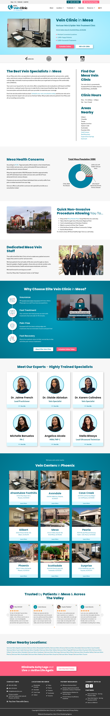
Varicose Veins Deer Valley (48, 650)
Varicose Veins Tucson (80, 654)
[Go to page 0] (54, 627)
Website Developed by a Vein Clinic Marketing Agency (55, 714)
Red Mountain (85, 134)
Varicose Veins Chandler (31, 650)
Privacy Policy (73, 710)
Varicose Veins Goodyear (35, 652)
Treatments (70, 8)
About (51, 8)
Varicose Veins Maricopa (52, 652)
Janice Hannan (42, 607)
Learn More (23, 503)
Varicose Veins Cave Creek (15, 650)
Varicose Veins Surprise (50, 654)
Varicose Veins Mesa (67, 652)
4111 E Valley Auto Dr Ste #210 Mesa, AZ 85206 (71, 30)
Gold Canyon (85, 132)
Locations (59, 8)
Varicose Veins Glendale (19, 652)
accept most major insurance (31, 301)
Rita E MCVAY (18, 607)
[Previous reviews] (8, 614)
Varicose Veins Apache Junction (16, 648)
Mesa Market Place (73, 219)
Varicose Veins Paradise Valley (83, 652)
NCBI (16, 165)
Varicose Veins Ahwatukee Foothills (38, 648)
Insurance (81, 8)
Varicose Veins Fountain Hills (82, 650)
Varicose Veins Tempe (66, 654)
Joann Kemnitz (89, 607)
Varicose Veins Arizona (57, 648)
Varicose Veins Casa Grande (90, 648)
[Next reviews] (102, 614)
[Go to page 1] (55, 627)
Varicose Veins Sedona (36, 654)
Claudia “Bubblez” (67, 607)
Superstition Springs (87, 136)
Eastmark (84, 139)
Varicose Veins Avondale (73, 648)
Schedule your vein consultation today (43, 93)
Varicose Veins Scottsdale (20, 654)
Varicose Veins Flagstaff (64, 650)
